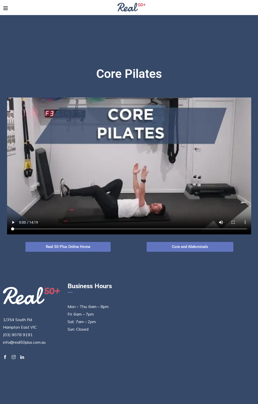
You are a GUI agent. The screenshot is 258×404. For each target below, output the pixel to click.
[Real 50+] (131, 7)
